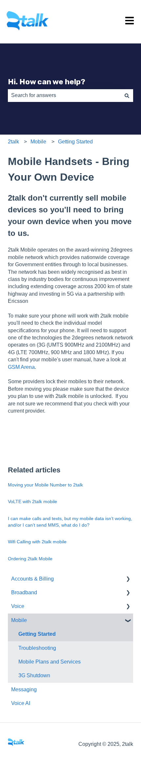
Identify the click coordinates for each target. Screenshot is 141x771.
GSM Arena (21, 367)
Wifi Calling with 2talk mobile (37, 541)
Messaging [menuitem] (24, 689)
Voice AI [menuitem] (20, 703)
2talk (13, 141)
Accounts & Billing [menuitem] (32, 579)
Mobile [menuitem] (19, 620)
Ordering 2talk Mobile (30, 558)
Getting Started (75, 141)
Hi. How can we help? (46, 81)
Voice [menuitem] (17, 606)
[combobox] (64, 95)
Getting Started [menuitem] (37, 634)
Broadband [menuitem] (24, 592)
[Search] (127, 95)
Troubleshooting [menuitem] (37, 648)
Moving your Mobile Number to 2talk (45, 484)
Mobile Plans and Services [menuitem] (49, 661)
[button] (128, 579)
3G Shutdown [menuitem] (34, 675)
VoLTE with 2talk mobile (32, 501)
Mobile (38, 141)
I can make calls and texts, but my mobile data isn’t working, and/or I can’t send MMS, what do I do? (70, 522)
